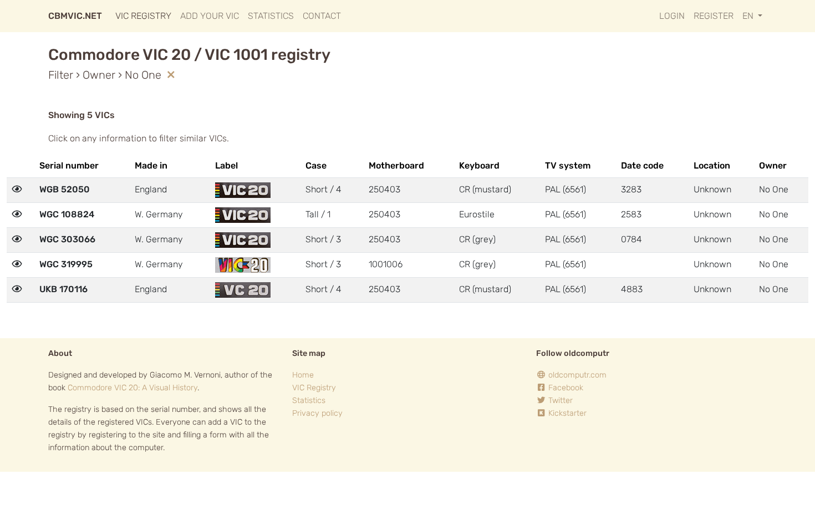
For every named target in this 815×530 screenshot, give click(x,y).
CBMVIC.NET (75, 16)
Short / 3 (323, 239)
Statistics (271, 16)
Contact (322, 16)
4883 (632, 289)
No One (773, 189)
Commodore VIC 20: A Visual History (132, 388)
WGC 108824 (66, 214)
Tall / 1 (317, 214)
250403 (384, 189)
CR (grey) (477, 239)
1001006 (386, 264)
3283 (631, 189)
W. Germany (159, 214)
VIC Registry (143, 16)
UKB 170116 (63, 289)
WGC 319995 (66, 264)
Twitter (559, 400)
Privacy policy (317, 413)
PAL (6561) (565, 189)
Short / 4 (323, 189)
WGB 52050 (64, 189)
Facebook (564, 388)
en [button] (749, 16)
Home (303, 375)
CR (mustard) (485, 189)
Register (713, 16)
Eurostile (477, 214)
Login (672, 16)
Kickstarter (566, 413)
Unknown (712, 189)
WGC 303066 (67, 239)
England (151, 189)
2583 (631, 214)
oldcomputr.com (576, 375)
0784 (631, 239)
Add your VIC (209, 16)
